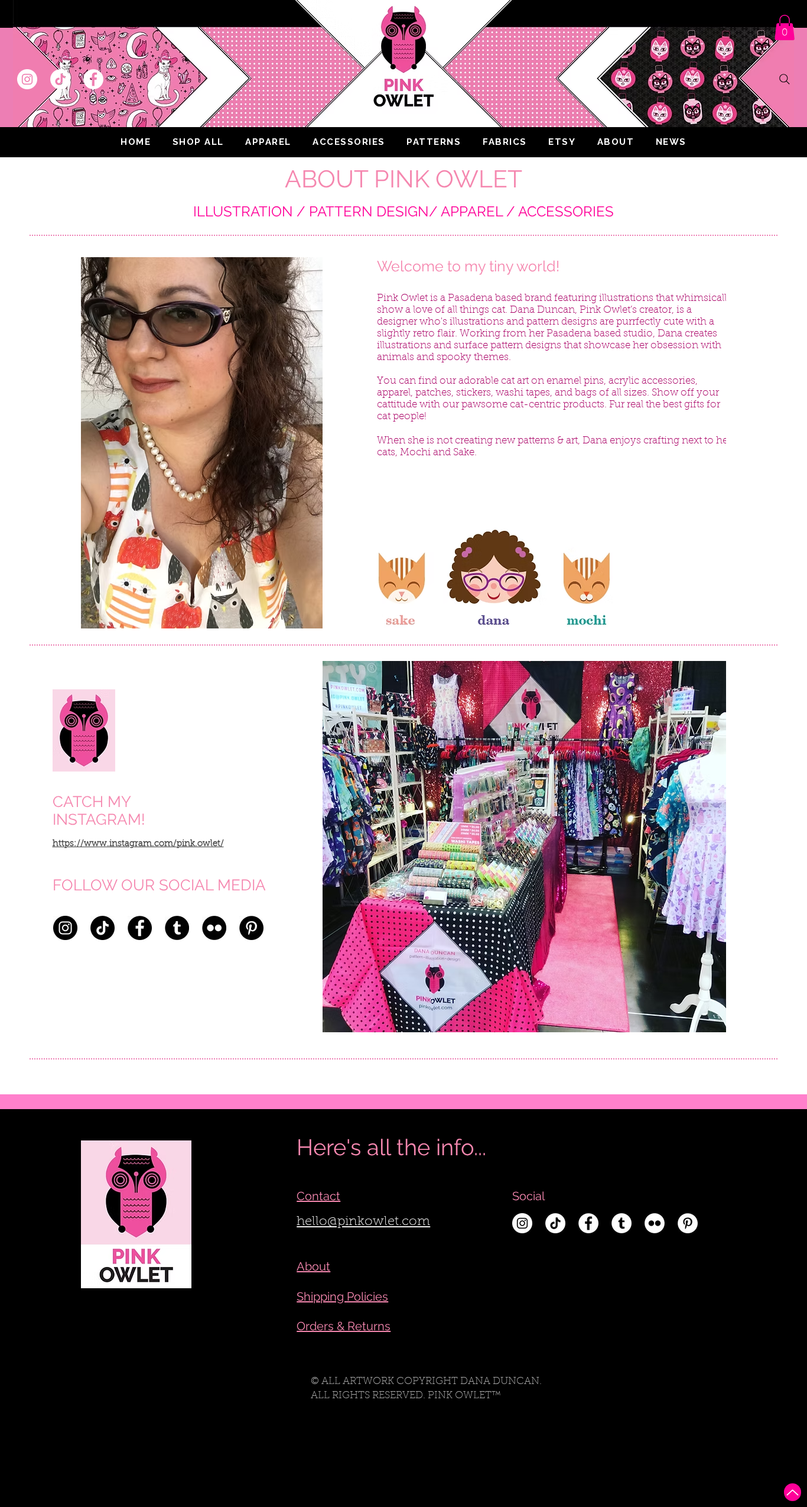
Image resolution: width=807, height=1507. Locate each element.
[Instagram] (65, 928)
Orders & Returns (344, 1326)
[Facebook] (140, 928)
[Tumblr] (177, 928)
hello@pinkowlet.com (363, 1222)
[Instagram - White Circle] (27, 79)
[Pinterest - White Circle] (688, 1223)
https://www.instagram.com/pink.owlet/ (138, 844)
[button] (268, 142)
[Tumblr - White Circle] (621, 1223)
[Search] (784, 79)
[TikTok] (60, 79)
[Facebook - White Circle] (93, 79)
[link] (784, 27)
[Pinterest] (251, 928)
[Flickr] (214, 928)
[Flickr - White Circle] (655, 1223)
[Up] (792, 1492)
